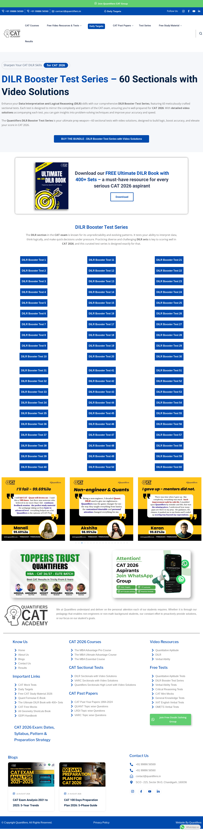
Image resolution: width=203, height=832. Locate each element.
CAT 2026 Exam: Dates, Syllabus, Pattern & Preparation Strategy (34, 733)
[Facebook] (141, 792)
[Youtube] (193, 11)
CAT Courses (32, 25)
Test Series (145, 25)
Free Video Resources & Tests (63, 25)
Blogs (13, 757)
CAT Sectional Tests (86, 667)
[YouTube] (150, 792)
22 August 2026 (23, 794)
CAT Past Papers (122, 25)
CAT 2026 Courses (85, 642)
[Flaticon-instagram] (183, 11)
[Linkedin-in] (199, 11)
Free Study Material (169, 25)
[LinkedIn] (158, 792)
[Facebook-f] (188, 11)
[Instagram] (132, 792)
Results (29, 41)
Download (122, 197)
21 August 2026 (74, 794)
